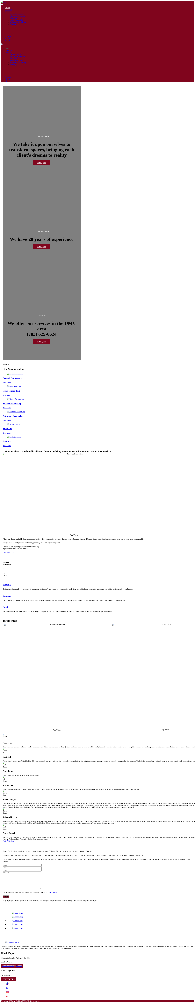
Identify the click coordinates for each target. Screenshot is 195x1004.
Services (8, 12)
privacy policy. (52, 892)
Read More (7, 383)
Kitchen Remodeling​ (17, 16)
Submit (5, 896)
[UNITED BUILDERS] (3, 2)
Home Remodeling (11, 391)
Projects (8, 36)
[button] (74, 535)
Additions (13, 18)
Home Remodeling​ (16, 20)
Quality (6, 607)
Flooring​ (13, 24)
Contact (8, 38)
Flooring (7, 441)
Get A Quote (41, 163)
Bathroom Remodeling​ (18, 22)
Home (7, 8)
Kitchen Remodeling (12, 403)
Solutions (7, 596)
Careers (8, 41)
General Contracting (17, 14)
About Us (8, 10)
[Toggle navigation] (2, 4)
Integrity (7, 584)
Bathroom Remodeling (13, 416)
